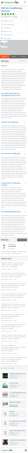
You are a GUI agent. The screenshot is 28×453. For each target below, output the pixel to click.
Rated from (9, 17)
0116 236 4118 (7, 28)
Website (14, 56)
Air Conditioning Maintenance (11, 212)
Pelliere (12, 412)
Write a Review (22, 240)
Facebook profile (7, 35)
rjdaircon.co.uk (7, 31)
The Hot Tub (13, 383)
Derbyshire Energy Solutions (18, 440)
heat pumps (13, 169)
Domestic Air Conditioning (9, 122)
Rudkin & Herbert (15, 402)
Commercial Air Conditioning (10, 153)
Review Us (23, 56)
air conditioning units (21, 164)
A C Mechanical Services (17, 393)
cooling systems (18, 196)
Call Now (4, 56)
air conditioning (13, 157)
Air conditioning (5, 126)
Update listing (22, 61)
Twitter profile (7, 38)
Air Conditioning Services (10, 69)
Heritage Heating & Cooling (18, 374)
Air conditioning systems (7, 215)
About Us (4, 66)
